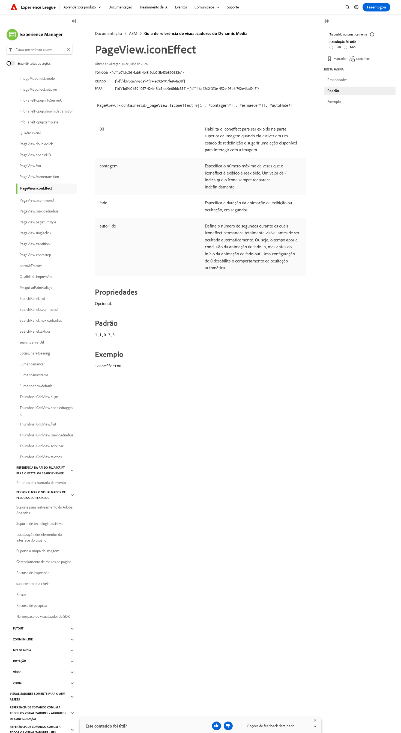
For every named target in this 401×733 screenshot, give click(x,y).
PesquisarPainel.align (36, 287)
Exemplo (334, 101)
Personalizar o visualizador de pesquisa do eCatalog (41, 495)
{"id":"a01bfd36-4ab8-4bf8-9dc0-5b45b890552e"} (147, 72)
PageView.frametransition (39, 177)
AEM (133, 33)
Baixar (21, 594)
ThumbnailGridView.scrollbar (41, 446)
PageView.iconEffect (36, 188)
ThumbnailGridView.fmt (38, 424)
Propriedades (337, 79)
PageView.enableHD (35, 155)
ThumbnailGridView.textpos (41, 457)
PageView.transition (35, 244)
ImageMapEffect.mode (37, 78)
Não (352, 47)
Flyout (18, 629)
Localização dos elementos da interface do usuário (39, 537)
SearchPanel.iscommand (39, 309)
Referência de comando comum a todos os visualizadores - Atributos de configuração (38, 713)
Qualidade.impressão (36, 276)
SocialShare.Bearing (35, 353)
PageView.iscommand (37, 200)
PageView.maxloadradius (39, 211)
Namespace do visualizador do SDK (43, 616)
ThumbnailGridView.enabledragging (46, 410)
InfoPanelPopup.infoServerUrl (42, 100)
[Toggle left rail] (74, 21)
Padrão (333, 90)
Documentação (108, 33)
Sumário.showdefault (36, 386)
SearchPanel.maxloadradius (41, 320)
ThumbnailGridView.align (39, 397)
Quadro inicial (30, 133)
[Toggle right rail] (327, 21)
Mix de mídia (22, 650)
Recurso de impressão (32, 573)
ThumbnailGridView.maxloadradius (46, 435)
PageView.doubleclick (36, 144)
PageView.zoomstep (35, 255)
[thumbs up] (216, 726)
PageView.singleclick (35, 233)
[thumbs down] (228, 726)
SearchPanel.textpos (35, 331)
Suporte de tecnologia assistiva (39, 523)
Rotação (19, 661)
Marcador (340, 59)
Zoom (17, 683)
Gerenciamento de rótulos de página (43, 562)
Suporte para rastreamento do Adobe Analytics (44, 510)
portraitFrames (31, 266)
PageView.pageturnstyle (38, 222)
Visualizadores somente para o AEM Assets (37, 696)
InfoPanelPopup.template (39, 122)
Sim (338, 47)
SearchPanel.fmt (32, 298)
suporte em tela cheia (33, 583)
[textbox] (40, 50)
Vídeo (17, 672)
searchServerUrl (32, 342)
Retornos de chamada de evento (41, 482)
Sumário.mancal (32, 364)
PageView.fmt (30, 166)
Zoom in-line (23, 640)
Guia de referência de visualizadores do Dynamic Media (195, 33)
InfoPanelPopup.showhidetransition (46, 111)
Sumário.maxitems (34, 375)
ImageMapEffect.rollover (38, 89)
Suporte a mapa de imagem (37, 551)
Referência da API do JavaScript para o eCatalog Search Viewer (40, 470)
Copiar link (363, 59)
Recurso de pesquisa (31, 605)
